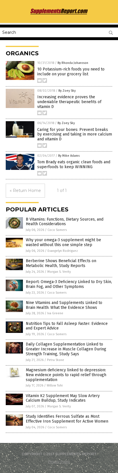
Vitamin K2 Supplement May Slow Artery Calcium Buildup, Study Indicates (63, 398)
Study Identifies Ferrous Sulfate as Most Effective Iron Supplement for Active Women (67, 419)
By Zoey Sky (67, 91)
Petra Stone (55, 360)
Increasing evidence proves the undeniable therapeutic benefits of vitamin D (69, 102)
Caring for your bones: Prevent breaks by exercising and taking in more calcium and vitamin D (74, 134)
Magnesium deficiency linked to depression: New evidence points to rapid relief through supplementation (66, 375)
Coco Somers (57, 230)
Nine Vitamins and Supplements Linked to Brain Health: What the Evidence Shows (64, 305)
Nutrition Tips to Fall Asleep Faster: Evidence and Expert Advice (67, 326)
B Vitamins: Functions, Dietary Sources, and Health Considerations (64, 222)
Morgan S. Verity (59, 272)
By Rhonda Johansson (73, 63)
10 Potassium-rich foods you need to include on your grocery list (71, 71)
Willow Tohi (55, 385)
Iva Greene (55, 313)
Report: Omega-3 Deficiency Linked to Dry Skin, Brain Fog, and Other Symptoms (69, 284)
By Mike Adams (69, 156)
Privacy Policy (59, 462)
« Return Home (25, 190)
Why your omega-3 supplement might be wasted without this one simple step (63, 242)
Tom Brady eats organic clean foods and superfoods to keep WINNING (73, 164)
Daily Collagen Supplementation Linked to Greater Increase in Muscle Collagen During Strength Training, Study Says (66, 349)
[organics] (59, 14)
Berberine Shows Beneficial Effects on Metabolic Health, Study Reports (61, 263)
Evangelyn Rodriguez (63, 251)
